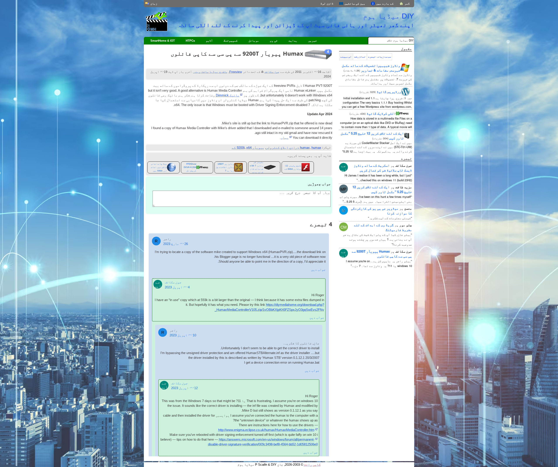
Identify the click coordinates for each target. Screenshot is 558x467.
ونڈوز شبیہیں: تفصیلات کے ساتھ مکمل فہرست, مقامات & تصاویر (371, 68)
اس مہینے (346, 56)
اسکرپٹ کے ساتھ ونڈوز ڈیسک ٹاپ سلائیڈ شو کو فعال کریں (383, 168)
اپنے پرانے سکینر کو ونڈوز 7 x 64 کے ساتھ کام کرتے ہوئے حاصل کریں (256, 167)
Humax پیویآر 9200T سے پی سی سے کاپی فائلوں (382, 253)
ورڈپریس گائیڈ (389, 91)
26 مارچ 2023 (175, 244)
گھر (407, 3)
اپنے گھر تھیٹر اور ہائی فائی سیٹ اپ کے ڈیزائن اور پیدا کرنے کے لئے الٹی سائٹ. (296, 25)
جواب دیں (318, 269)
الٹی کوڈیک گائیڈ (381, 113)
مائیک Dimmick (227, 95)
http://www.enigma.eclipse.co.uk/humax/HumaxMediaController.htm (266, 430)
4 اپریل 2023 (177, 287)
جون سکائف (272, 72)
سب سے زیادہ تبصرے (379, 56)
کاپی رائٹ (312, 464)
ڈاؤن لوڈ (326, 3)
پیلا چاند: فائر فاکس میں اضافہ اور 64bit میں (158, 167)
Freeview (235, 72)
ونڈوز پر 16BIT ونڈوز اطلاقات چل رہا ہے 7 (225, 167)
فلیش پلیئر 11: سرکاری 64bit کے (292, 167)
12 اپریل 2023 (184, 388)
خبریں (312, 40)
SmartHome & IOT (162, 40)
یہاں (285, 137)
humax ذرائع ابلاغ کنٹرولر (293, 147)
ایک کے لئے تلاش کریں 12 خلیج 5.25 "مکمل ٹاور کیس (382, 189)
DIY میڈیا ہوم (388, 16)
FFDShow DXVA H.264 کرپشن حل (190, 167)
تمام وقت (359, 56)
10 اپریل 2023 (183, 335)
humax (305, 147)
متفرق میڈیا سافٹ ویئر (211, 72)
